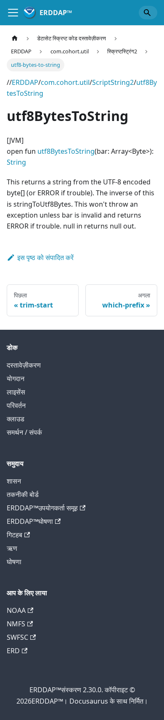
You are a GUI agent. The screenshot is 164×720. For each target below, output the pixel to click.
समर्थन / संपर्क (24, 432)
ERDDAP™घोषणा (30, 521)
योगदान (15, 378)
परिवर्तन (16, 405)
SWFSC (17, 637)
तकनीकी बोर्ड (23, 494)
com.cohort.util (65, 82)
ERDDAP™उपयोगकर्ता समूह (42, 507)
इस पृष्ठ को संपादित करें (45, 257)
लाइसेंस (16, 392)
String (16, 162)
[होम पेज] (15, 38)
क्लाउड (15, 418)
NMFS (16, 623)
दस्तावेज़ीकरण (24, 365)
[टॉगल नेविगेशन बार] (13, 12)
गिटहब (14, 534)
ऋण (12, 548)
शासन (14, 481)
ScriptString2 (113, 82)
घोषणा (14, 561)
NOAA (16, 610)
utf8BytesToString (66, 151)
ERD (13, 650)
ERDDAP (25, 82)
